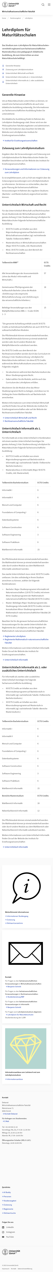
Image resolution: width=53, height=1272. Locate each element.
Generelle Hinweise (13, 66)
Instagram (10, 1232)
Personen (7, 1196)
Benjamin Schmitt (14, 986)
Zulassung (11, 920)
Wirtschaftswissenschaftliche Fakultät (18, 11)
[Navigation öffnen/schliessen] (49, 5)
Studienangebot (15, 18)
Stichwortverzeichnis (15, 923)
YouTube (10, 1237)
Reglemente (8, 1209)
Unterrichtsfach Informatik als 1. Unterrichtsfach (24, 77)
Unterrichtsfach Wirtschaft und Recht (20, 73)
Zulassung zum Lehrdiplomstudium (19, 69)
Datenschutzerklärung (25, 1269)
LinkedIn (10, 1227)
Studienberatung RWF (16, 997)
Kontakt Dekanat (11, 1114)
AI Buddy (7, 1192)
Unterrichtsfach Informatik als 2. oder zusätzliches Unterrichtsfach (25, 82)
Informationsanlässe (15, 1079)
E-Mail (7, 1121)
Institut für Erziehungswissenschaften (21, 140)
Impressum (5, 1269)
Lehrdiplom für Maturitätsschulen (20, 1015)
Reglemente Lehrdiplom (15, 636)
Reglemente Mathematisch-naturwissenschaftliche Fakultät (26, 641)
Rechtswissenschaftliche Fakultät (19, 421)
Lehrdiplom (29, 18)
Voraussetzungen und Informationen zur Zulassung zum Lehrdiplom (27, 171)
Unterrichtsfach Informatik (16, 659)
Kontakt (13, 1269)
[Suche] (43, 5)
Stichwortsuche (10, 1213)
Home (4, 18)
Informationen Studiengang (17, 916)
